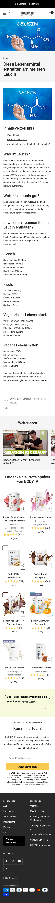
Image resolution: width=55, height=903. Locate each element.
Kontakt (7, 827)
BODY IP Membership (40, 845)
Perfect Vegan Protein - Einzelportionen (14, 623)
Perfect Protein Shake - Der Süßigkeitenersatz (14, 519)
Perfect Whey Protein (41, 667)
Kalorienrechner (37, 811)
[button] (14, 535)
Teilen (6, 408)
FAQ (5, 832)
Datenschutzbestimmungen (31, 782)
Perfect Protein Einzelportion (41, 576)
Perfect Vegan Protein (40, 517)
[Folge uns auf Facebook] (6, 861)
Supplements (40, 399)
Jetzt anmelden (27, 766)
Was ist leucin (13, 135)
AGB (5, 806)
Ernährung (27, 399)
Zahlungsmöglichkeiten (40, 827)
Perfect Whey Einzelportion (14, 576)
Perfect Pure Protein (14, 667)
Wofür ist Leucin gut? (17, 139)
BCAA (5, 58)
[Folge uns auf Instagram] (13, 861)
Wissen (13, 402)
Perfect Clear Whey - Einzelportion (40, 623)
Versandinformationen (40, 834)
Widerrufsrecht (10, 816)
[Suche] (10, 13)
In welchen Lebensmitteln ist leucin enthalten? (28, 144)
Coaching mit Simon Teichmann (40, 818)
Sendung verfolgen (39, 840)
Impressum (8, 811)
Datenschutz (9, 822)
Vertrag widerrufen (11, 841)
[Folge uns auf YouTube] (19, 861)
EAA (19, 399)
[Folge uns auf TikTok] (6, 867)
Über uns (34, 806)
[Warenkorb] (50, 13)
